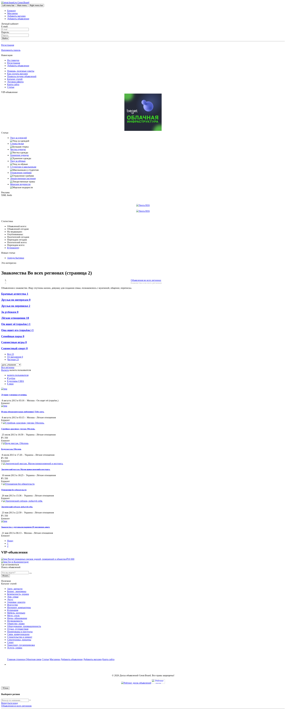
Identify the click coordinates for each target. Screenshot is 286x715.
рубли (11, 378)
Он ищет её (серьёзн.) (16, 324)
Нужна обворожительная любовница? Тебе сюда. (22, 412)
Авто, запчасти (14, 588)
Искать (5, 576)
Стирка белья (17, 143)
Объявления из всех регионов (16, 706)
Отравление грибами (21, 172)
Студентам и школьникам (23, 167)
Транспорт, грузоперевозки (21, 645)
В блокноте (13, 247)
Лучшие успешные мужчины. (14, 395)
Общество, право (16, 623)
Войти (5, 38)
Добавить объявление (18, 18)
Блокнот (11, 10)
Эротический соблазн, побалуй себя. (17, 507)
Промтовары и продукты (20, 631)
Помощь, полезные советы (20, 71)
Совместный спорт (14, 348)
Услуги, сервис (14, 647)
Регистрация (7, 45)
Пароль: (5, 32)
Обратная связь (33, 659)
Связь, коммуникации (18, 634)
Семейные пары (12, 336)
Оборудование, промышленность (24, 626)
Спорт (10, 642)
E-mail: (4, 26)
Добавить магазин (16, 16)
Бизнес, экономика (16, 591)
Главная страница (16, 659)
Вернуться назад (9, 703)
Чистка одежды (18, 149)
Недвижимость (14, 621)
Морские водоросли (20, 184)
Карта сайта (13, 84)
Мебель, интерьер (16, 613)
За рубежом (9, 312)
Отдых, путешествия (17, 629)
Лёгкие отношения (15, 317)
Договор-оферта (15, 81)
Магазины (12, 13)
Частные (13, 359)
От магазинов (15, 357)
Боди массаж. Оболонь (11, 449)
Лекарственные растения (23, 178)
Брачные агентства (14, 293)
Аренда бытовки (15, 258)
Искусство (12, 605)
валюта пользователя (17, 375)
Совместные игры (14, 342)
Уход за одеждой (18, 138)
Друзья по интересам (16, 299)
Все (10, 354)
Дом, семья (12, 596)
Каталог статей (14, 79)
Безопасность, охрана (18, 594)
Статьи (10, 87)
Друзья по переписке (15, 305)
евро (10, 384)
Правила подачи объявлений (21, 76)
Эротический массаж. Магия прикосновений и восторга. (25, 469)
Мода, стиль (13, 615)
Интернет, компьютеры (19, 607)
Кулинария (12, 610)
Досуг (10, 599)
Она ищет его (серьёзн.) (17, 330)
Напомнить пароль (10, 50)
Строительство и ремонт (19, 637)
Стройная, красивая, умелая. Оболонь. (18, 429)
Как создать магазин (17, 73)
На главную (13, 60)
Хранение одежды (19, 155)
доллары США (15, 381)
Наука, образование (17, 618)
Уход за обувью (17, 161)
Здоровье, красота (16, 602)
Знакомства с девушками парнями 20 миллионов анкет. (25, 527)
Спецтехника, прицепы (19, 639)
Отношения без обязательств (14, 490)
